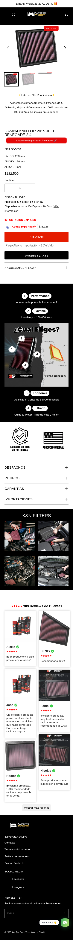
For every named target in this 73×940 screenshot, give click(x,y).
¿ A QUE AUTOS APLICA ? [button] (20, 267)
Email (11, 913)
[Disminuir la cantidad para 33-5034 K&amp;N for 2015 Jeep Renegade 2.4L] (9, 188)
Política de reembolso (17, 856)
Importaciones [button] (18, 499)
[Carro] (64, 14)
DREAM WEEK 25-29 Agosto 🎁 (36, 3)
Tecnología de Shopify (35, 932)
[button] (65, 48)
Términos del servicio (17, 849)
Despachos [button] (14, 467)
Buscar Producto (14, 863)
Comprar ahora (36, 256)
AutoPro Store (18, 932)
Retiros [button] (11, 478)
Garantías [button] (14, 489)
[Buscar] (12, 14)
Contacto (9, 842)
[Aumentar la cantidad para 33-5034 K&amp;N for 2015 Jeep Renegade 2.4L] (31, 188)
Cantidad (9, 180)
